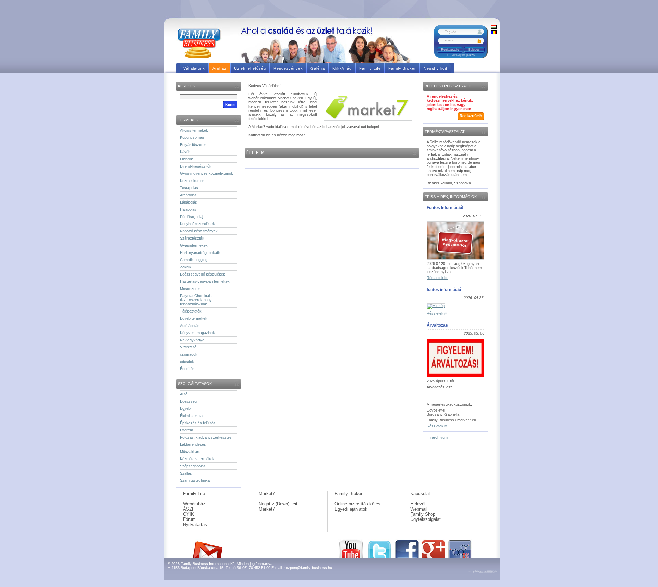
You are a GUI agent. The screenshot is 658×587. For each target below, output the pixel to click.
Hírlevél (417, 503)
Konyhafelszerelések (197, 224)
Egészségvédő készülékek (202, 274)
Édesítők (187, 369)
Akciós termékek (194, 130)
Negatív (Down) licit (278, 503)
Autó (183, 394)
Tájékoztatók (191, 311)
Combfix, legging (193, 260)
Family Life (194, 493)
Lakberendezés (193, 444)
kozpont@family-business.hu (308, 568)
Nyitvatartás (195, 524)
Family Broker (348, 493)
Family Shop (422, 514)
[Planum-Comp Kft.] (482, 572)
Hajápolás (188, 209)
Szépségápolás (193, 466)
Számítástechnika (195, 480)
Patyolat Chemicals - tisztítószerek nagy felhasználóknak (197, 300)
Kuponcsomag (192, 137)
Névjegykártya (192, 340)
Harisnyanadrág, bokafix (200, 252)
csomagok (188, 354)
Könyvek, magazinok (197, 333)
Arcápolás (188, 195)
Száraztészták (192, 238)
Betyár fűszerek (193, 145)
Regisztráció (450, 49)
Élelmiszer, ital (191, 416)
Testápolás (189, 188)
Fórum (189, 519)
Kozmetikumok (192, 181)
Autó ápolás (189, 325)
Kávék (185, 152)
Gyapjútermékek (194, 245)
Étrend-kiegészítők (195, 166)
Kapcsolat (420, 493)
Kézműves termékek (197, 459)
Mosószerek (190, 288)
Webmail (418, 509)
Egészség (188, 401)
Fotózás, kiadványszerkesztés (206, 437)
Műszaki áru (190, 452)
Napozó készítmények (199, 231)
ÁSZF (189, 509)
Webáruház (194, 503)
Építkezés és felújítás (198, 423)
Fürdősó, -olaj (191, 217)
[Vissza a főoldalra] (201, 43)
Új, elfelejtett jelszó (461, 55)
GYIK (188, 514)
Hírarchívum (437, 437)
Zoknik (185, 267)
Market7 (267, 493)
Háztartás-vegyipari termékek (205, 281)
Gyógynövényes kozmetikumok (206, 173)
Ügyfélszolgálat (425, 519)
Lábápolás (188, 202)
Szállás (186, 473)
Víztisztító (188, 347)
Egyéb (185, 408)
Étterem (186, 430)
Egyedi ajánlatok (350, 509)
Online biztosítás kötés (357, 503)
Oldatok (186, 159)
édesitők (187, 361)
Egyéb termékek (193, 318)
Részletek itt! (437, 278)
